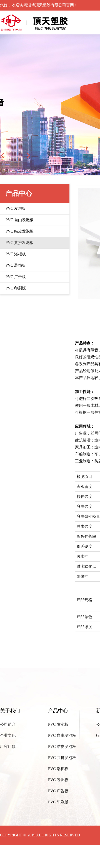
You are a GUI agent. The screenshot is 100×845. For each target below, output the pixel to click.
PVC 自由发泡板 (62, 735)
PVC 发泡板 (58, 724)
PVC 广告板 (58, 791)
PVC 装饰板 (58, 780)
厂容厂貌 (8, 747)
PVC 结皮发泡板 (62, 747)
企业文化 (8, 735)
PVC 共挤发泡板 (62, 758)
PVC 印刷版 (58, 802)
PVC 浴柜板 (58, 769)
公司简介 (8, 724)
